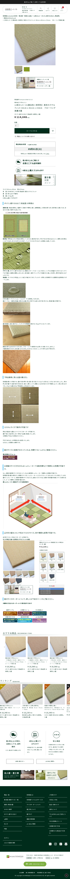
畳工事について (31, 809)
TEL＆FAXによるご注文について (57, 815)
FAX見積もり (39, 610)
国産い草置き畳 (8, 804)
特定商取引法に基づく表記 (44, 872)
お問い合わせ (25, 12)
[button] (4, 648)
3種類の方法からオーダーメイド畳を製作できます (17, 603)
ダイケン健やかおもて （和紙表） (50, 16)
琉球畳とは (30, 795)
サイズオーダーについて (27, 8)
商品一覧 (6, 795)
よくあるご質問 (50, 761)
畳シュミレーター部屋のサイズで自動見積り (16, 482)
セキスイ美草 (8, 809)
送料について (53, 809)
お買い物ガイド (19, 761)
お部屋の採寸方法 (54, 826)
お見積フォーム (24, 610)
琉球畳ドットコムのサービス (35, 800)
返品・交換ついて (54, 804)
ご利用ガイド (32, 10)
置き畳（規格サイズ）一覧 (11, 800)
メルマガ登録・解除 (9, 843)
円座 (5, 829)
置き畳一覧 (24, 7)
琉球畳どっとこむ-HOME (10, 16)
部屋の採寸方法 (10, 617)
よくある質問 (39, 617)
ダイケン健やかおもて (10, 814)
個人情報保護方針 (30, 872)
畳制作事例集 (25, 10)
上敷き (6, 819)
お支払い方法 (53, 800)
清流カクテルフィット (10, 18)
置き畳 (21, 16)
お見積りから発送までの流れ (57, 832)
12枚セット (37, 16)
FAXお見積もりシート (55, 821)
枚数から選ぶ (28, 16)
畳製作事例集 (31, 819)
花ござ (6, 824)
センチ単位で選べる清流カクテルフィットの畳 (16, 539)
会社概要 (21, 872)
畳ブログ (29, 814)
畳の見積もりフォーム (9, 454)
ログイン (6, 838)
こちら (47, 153)
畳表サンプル (10, 610)
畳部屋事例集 (25, 617)
